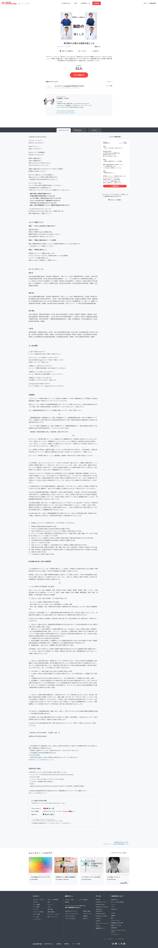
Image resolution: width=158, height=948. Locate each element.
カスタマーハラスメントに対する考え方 (118, 931)
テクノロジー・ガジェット (39, 899)
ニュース (113, 904)
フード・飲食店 (36, 904)
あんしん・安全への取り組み (117, 902)
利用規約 (113, 915)
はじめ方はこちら (66, 3)
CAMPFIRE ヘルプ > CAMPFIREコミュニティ (41, 760)
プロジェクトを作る (69, 899)
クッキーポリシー (115, 934)
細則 (112, 918)
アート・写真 (36, 916)
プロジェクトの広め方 (70, 918)
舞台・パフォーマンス (53, 916)
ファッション (36, 909)
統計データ (85, 918)
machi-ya (98, 925)
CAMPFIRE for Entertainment (99, 910)
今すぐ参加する (79, 75)
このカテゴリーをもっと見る (118, 853)
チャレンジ (50, 904)
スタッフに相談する (83, 899)
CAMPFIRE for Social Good (102, 907)
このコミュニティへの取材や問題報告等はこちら (115, 844)
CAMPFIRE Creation (100, 904)
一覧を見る (108, 81)
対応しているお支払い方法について (53, 823)
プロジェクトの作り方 (70, 916)
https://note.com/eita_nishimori (66, 113)
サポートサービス (87, 913)
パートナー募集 (76, 944)
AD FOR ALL (98, 918)
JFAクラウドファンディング (102, 923)
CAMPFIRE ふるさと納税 (101, 916)
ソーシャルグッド (37, 919)
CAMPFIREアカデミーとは (71, 911)
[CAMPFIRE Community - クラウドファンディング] (9, 3)
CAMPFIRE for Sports (100, 913)
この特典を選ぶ (115, 186)
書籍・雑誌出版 (51, 911)
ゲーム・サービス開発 (38, 911)
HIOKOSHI (98, 921)
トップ (64, 130)
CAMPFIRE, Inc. (49, 944)
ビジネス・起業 (36, 914)
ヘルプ (112, 907)
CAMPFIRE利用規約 (34, 755)
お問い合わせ (114, 909)
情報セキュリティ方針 (116, 925)
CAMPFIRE (98, 899)
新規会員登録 (153, 3)
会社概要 (58, 944)
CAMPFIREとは (114, 899)
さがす (75, 3)
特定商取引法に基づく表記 (121, 842)
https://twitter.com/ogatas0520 (66, 111)
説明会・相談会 (86, 911)
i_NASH (59, 98)
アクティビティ (79, 130)
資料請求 (96, 3)
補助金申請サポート (100, 928)
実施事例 (85, 916)
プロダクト (35, 902)
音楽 (49, 902)
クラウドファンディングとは (71, 913)
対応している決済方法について (38, 793)
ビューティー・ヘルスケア (53, 914)
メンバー (94, 130)
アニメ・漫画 (36, 907)
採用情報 (66, 944)
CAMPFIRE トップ (85, 3)
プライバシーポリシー (116, 920)
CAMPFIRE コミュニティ (101, 902)
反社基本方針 (114, 927)
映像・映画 (50, 909)
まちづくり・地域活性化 (53, 899)
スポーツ (50, 907)
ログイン (146, 3)
